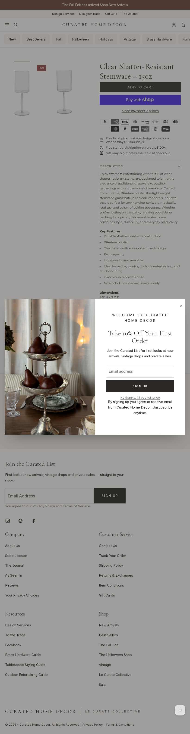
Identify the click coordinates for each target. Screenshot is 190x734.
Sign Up (140, 386)
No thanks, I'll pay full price (140, 397)
